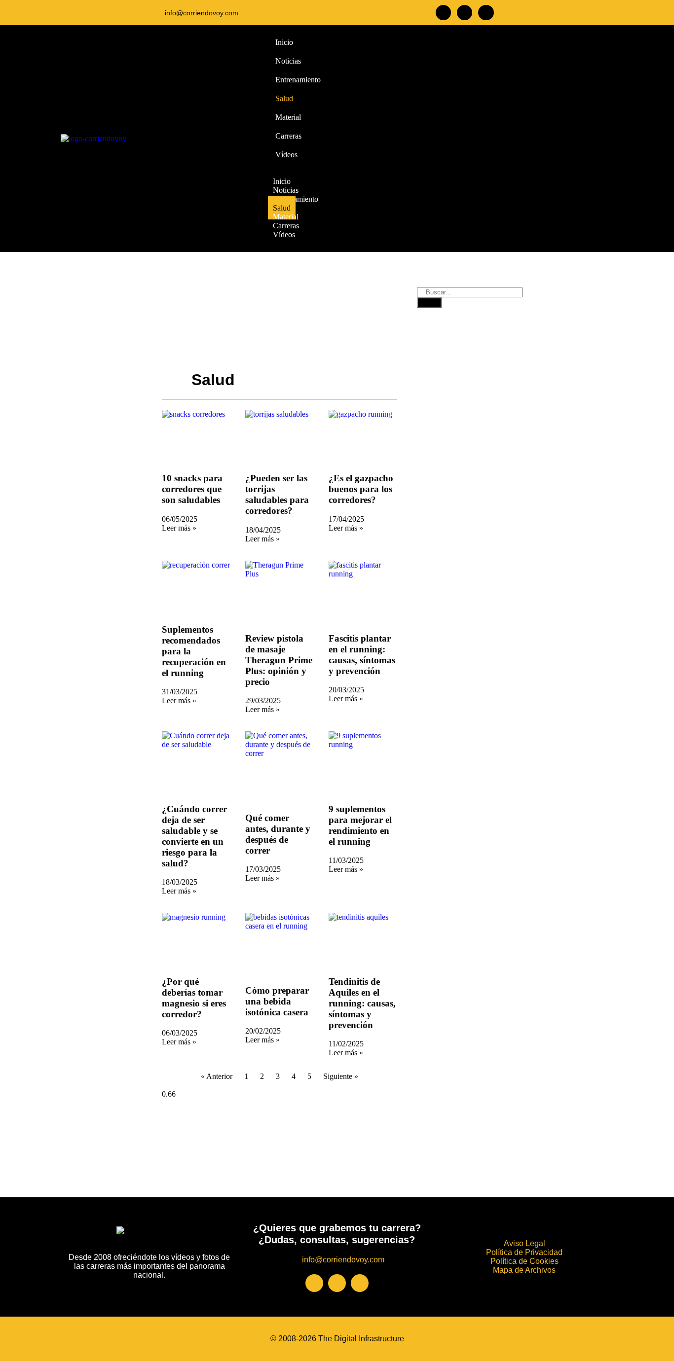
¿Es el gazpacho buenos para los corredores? (361, 489)
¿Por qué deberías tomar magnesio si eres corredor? (194, 997)
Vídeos (284, 234)
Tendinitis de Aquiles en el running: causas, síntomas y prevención (362, 1003)
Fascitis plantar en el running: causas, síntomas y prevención (362, 654)
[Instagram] (464, 12)
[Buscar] (429, 302)
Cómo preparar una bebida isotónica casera (277, 1001)
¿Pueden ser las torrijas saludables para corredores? (277, 494)
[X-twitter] (485, 12)
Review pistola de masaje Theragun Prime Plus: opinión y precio (278, 660)
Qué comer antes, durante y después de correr (277, 834)
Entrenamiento (295, 199)
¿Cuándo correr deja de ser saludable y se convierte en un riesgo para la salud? (194, 836)
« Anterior (216, 1076)
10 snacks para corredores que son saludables (192, 489)
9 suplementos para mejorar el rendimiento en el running (360, 825)
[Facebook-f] (443, 12)
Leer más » (179, 528)
